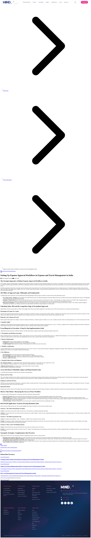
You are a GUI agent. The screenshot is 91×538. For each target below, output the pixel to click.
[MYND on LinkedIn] (62, 503)
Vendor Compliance (21, 494)
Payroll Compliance (21, 492)
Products (34, 2)
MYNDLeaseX (6, 514)
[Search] (75, 2)
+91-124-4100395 (66, 499)
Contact (83, 2)
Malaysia (33, 488)
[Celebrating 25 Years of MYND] (15, 2)
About (60, 2)
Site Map (63, 535)
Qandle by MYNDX (21, 510)
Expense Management (7, 179)
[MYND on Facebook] (65, 503)
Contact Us (34, 529)
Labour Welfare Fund (36, 521)
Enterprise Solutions (26, 2)
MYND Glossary (35, 515)
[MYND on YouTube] (72, 503)
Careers (33, 527)
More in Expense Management (14, 450)
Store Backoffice (35, 497)
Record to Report (6, 492)
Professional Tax (35, 519)
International (41, 2)
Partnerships (34, 525)
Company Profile (85, 535)
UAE (33, 490)
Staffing (47, 2)
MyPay (19, 512)
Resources (66, 2)
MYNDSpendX (6, 512)
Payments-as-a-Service (36, 499)
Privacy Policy (79, 535)
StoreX (19, 515)
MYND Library (35, 514)
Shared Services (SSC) (36, 492)
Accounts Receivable (7, 490)
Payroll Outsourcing (21, 490)
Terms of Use (74, 535)
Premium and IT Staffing (50, 488)
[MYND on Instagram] (68, 503)
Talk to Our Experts (4, 479)
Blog (33, 523)
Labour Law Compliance (22, 496)
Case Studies (34, 512)
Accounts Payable (6, 488)
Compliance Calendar (36, 517)
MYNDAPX (5, 510)
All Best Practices (4, 450)
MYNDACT (20, 514)
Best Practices (5, 90)
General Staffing (49, 490)
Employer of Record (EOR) (51, 492)
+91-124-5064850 (66, 497)
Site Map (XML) (68, 535)
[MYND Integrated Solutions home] (7, 2)
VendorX (19, 519)
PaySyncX (19, 517)
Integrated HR (20, 488)
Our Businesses (54, 2)
